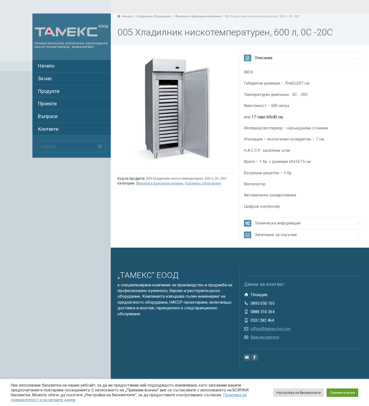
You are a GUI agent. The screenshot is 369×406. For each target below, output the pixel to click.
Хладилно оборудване (203, 183)
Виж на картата (265, 337)
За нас (45, 78)
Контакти (48, 129)
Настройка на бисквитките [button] (298, 393)
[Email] (247, 357)
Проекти (47, 103)
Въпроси (48, 116)
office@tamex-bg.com (271, 328)
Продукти (48, 91)
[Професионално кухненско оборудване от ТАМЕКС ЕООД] (71, 36)
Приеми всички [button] (342, 393)
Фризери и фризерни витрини (159, 183)
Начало (46, 66)
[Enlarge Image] (177, 111)
